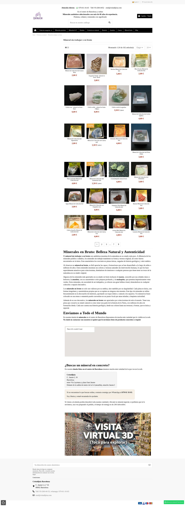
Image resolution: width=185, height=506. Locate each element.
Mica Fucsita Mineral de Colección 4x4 (141, 69)
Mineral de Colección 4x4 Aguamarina (74, 139)
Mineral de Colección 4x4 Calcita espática (141, 114)
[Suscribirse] (149, 464)
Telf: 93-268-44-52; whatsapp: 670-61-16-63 (52, 491)
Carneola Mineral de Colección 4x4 (141, 232)
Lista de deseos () (147, 2)
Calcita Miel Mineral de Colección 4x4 (118, 231)
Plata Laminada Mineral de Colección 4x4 (74, 179)
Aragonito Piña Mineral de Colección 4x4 (119, 206)
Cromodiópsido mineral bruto (119, 178)
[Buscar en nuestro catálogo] (109, 23)
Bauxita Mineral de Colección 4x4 (141, 204)
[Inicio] (35, 30)
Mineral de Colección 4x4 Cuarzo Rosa (74, 71)
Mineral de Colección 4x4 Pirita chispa (141, 153)
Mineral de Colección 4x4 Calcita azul (97, 141)
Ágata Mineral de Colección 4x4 (74, 204)
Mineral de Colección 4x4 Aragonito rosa (97, 206)
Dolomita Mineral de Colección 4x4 (118, 139)
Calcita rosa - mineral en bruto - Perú (74, 108)
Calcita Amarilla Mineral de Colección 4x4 (74, 231)
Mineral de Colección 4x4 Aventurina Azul (97, 179)
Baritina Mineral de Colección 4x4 (119, 70)
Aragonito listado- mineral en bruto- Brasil (97, 76)
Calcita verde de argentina (119, 107)
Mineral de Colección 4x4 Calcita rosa (97, 232)
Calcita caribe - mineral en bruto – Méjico (97, 108)
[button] (45, 30)
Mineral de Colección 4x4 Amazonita (141, 177)
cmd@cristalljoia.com (44, 495)
